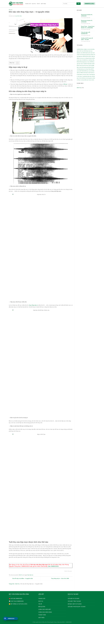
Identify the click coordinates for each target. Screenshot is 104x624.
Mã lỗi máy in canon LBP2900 (89, 70)
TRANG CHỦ (41, 598)
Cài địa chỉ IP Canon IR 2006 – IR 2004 (87, 39)
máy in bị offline (91, 65)
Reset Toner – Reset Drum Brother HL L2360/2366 (87, 27)
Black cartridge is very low (85, 49)
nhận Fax (78, 72)
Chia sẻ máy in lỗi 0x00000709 (85, 33)
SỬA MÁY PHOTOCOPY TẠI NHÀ (76, 606)
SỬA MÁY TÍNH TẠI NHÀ (74, 601)
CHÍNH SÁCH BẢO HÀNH (45, 612)
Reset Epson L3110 (86, 72)
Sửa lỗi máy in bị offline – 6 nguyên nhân (22, 578)
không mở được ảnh (89, 58)
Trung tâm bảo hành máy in (87, 76)
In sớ (84, 58)
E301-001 (87, 56)
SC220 (91, 72)
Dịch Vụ (10, 9)
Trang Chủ (28, 3)
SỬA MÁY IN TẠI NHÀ (73, 598)
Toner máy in (80, 76)
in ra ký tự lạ (81, 58)
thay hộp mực (30, 574)
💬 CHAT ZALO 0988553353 (16, 601)
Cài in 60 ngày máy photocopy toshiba (86, 54)
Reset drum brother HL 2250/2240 (86, 15)
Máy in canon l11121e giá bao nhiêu (83, 67)
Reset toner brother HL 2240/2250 (86, 21)
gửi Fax (90, 56)
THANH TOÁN (42, 614)
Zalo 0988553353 (53, 566)
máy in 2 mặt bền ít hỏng (85, 63)
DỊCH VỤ (34, 3)
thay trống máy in (33, 305)
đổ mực (65, 84)
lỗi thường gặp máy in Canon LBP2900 (86, 61)
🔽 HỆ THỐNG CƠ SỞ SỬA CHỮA (18, 604)
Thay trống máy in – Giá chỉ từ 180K (60, 578)
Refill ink (81, 72)
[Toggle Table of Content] (16, 63)
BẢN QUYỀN (41, 606)
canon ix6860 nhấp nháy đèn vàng (86, 52)
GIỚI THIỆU (43, 3)
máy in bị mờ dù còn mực (84, 65)
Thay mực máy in (86, 74)
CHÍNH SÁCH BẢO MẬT (44, 609)
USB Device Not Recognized (87, 78)
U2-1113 (80, 78)
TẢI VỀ (38, 3)
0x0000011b (79, 49)
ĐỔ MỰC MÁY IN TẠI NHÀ (75, 604)
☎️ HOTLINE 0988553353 (15, 598)
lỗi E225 (78, 61)
